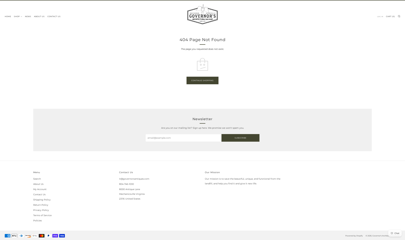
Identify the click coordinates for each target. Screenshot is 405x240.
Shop (17, 16)
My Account (40, 189)
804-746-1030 (126, 184)
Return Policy (40, 204)
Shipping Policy (42, 199)
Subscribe (240, 138)
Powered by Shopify (354, 236)
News (28, 16)
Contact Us (54, 16)
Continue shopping (202, 80)
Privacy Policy (41, 210)
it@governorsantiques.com (134, 178)
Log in (380, 16)
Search (37, 178)
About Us (39, 16)
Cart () (390, 16)
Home (8, 16)
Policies (37, 220)
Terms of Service (42, 215)
